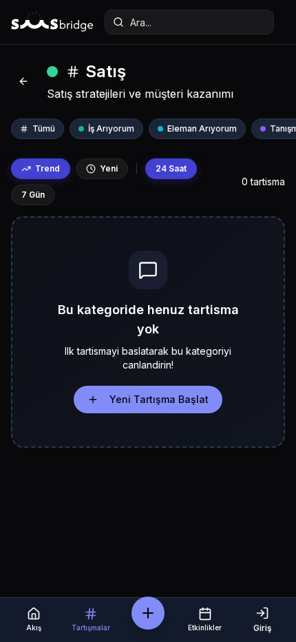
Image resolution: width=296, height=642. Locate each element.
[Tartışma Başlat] (148, 613)
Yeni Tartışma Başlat (159, 399)
